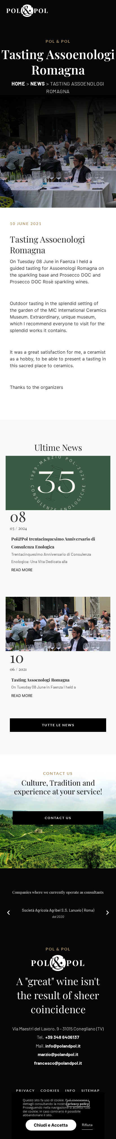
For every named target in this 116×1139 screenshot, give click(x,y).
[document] (58, 569)
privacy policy (78, 1104)
